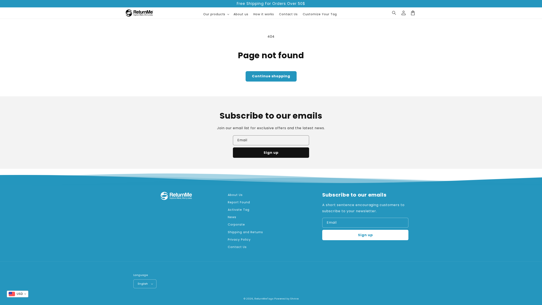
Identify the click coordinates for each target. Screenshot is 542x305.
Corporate (236, 224)
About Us (235, 195)
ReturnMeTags (264, 298)
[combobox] (17, 294)
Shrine (294, 298)
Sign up (271, 152)
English (143, 284)
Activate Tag (238, 210)
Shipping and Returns (245, 232)
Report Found (239, 202)
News (232, 217)
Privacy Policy (239, 239)
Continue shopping (271, 76)
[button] (394, 13)
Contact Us (237, 247)
